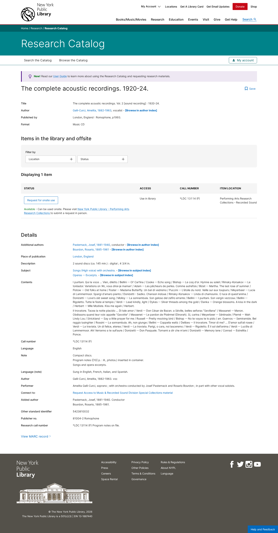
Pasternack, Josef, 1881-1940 (91, 244)
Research (157, 19)
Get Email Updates (218, 6)
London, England (83, 256)
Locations (171, 6)
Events (193, 19)
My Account (148, 6)
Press (104, 467)
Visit (206, 19)
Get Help (231, 19)
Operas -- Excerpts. (85, 275)
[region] (139, 200)
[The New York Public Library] (37, 12)
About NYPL (168, 467)
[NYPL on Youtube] (257, 464)
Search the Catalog (38, 60)
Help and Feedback (263, 529)
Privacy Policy (140, 462)
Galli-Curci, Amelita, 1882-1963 (92, 110)
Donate (240, 6)
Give (217, 19)
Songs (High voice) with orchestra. (94, 270)
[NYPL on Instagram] (248, 464)
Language (167, 473)
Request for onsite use (41, 200)
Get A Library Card (191, 6)
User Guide (60, 76)
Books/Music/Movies (131, 19)
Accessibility (108, 462)
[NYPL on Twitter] (240, 464)
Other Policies (139, 467)
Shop (254, 6)
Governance (138, 479)
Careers (106, 473)
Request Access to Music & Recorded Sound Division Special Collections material (123, 392)
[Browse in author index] (141, 110)
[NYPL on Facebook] (231, 464)
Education (176, 19)
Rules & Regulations (173, 462)
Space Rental (109, 479)
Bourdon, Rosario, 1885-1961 (91, 249)
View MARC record (34, 436)
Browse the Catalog (73, 60)
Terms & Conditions (143, 473)
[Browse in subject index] (134, 270)
